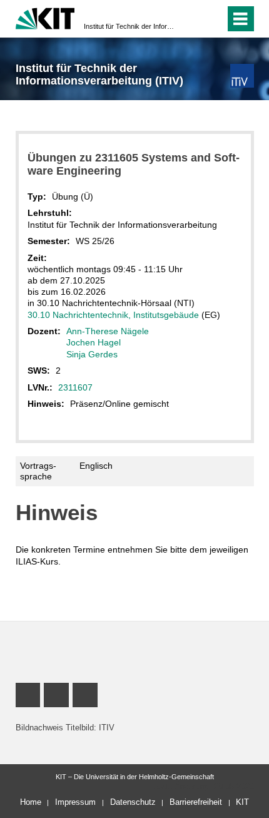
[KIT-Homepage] (45, 17)
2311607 (75, 387)
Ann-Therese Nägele (107, 331)
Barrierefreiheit (196, 802)
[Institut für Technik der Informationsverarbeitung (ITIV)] (241, 75)
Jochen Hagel (93, 342)
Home (30, 802)
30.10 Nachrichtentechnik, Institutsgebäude (113, 315)
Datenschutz (133, 802)
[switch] (193, 19)
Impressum (75, 802)
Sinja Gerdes (92, 354)
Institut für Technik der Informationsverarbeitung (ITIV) (131, 26)
